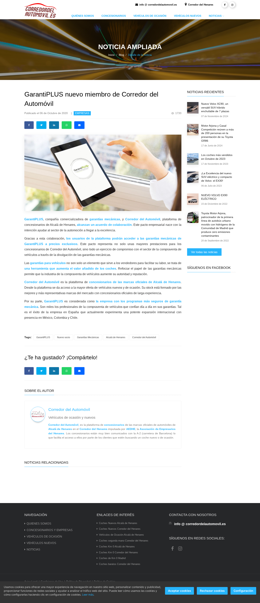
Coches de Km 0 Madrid (112, 558)
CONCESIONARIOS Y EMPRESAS (50, 530)
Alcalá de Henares (115, 337)
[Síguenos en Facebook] (224, 5)
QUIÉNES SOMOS (82, 15)
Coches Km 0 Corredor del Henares (118, 552)
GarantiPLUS (43, 337)
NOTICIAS (215, 15)
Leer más (87, 594)
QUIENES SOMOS (39, 523)
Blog (121, 54)
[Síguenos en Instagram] (232, 5)
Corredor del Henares (200, 4)
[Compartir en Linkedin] (54, 125)
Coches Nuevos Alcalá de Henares (118, 523)
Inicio (111, 54)
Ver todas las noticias (204, 252)
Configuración (243, 591)
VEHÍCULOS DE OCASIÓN (149, 15)
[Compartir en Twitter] (41, 125)
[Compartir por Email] (79, 125)
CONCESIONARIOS (113, 15)
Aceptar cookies (179, 591)
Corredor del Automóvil (144, 337)
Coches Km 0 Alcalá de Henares (117, 546)
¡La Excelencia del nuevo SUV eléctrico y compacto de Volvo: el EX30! (216, 177)
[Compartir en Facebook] (29, 125)
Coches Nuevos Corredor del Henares (119, 528)
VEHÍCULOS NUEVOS (187, 15)
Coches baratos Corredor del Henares (119, 564)
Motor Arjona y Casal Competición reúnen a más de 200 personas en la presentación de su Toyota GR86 (217, 133)
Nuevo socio (63, 337)
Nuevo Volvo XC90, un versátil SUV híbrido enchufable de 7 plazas (215, 107)
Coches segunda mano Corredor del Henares (123, 540)
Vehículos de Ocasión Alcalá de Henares (121, 534)
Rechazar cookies (212, 591)
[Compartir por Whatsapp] (67, 125)
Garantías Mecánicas (88, 337)
